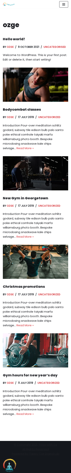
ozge (10, 47)
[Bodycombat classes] (35, 85)
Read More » (25, 148)
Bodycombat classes (22, 109)
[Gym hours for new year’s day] (35, 350)
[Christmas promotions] (35, 262)
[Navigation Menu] (63, 4)
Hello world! (14, 39)
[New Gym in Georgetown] (35, 173)
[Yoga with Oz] (9, 4)
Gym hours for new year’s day (30, 375)
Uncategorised (55, 47)
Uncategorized (49, 117)
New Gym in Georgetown (25, 198)
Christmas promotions (24, 286)
